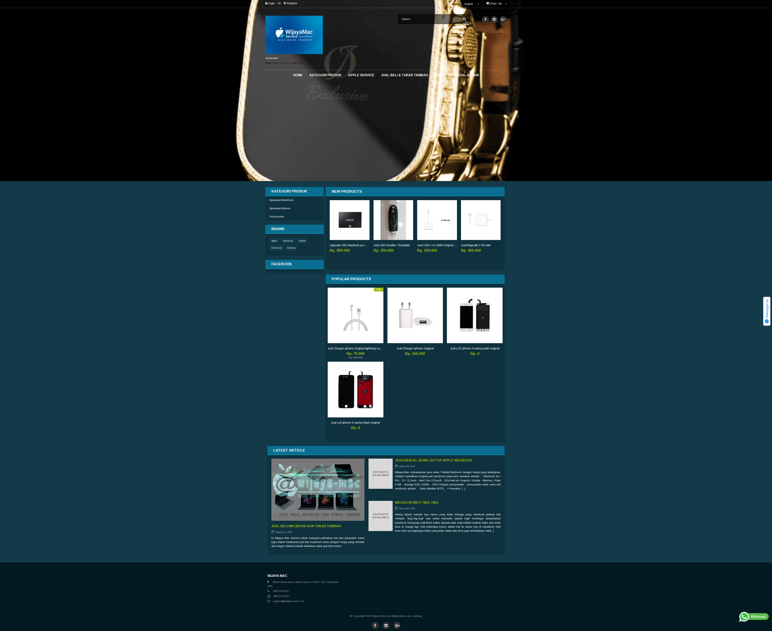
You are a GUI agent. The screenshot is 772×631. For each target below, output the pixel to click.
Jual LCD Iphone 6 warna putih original (474, 348)
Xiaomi (302, 241)
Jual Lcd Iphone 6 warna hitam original (355, 422)
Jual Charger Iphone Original (415, 348)
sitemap (417, 616)
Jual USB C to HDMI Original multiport (437, 245)
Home (298, 75)
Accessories (276, 216)
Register (292, 3)
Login (271, 3)
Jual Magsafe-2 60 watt (476, 245)
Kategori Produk (325, 75)
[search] (464, 19)
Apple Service (361, 75)
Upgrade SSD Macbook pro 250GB (350, 245)
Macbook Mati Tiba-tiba (417, 502)
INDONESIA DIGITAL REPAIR (457, 75)
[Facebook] (485, 19)
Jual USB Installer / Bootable (392, 245)
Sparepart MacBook (281, 200)
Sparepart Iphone (279, 208)
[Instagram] (494, 19)
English (469, 3)
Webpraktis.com (400, 616)
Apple (274, 241)
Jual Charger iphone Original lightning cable (355, 348)
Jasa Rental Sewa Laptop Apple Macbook (433, 460)
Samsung (288, 241)
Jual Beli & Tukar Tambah (404, 75)
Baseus (291, 248)
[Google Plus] (503, 19)
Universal (276, 248)
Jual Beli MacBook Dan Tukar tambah (306, 526)
